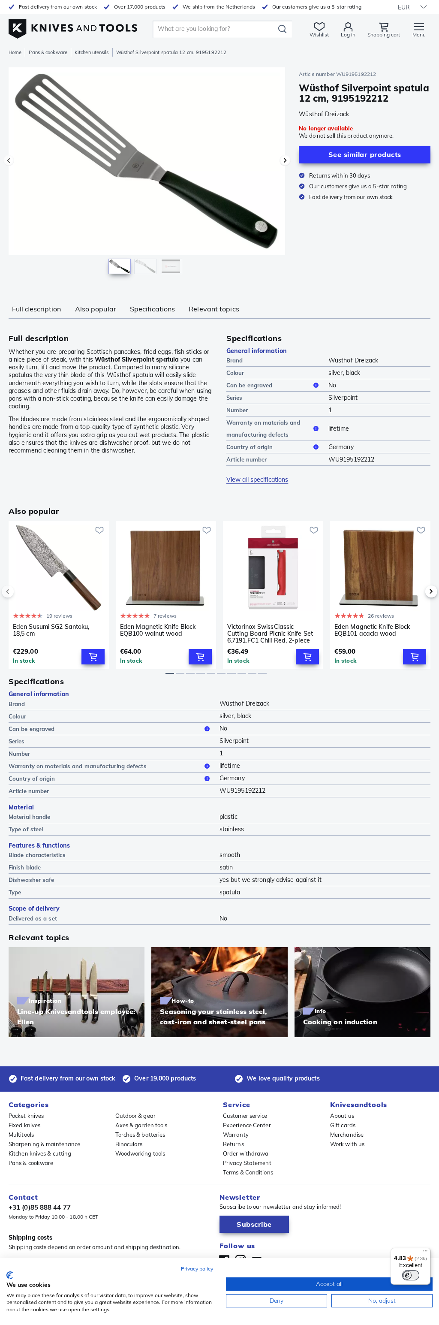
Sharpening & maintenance (44, 1144)
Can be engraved (249, 385)
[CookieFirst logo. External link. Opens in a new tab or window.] (9, 1275)
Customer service (245, 1115)
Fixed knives (24, 1125)
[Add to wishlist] (99, 530)
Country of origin (249, 447)
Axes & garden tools (141, 1125)
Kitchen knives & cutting (40, 1153)
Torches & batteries (140, 1134)
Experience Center (247, 1125)
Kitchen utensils (92, 52)
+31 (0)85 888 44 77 (40, 1207)
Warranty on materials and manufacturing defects (263, 428)
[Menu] (425, 1253)
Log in (348, 34)
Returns (233, 1144)
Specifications (152, 309)
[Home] (73, 26)
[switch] (410, 1275)
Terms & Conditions (248, 1172)
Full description (36, 309)
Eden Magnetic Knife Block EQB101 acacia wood (372, 630)
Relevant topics (214, 309)
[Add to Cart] (93, 656)
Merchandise (347, 1134)
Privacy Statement (247, 1162)
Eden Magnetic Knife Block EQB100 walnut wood (158, 630)
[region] (147, 175)
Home (15, 52)
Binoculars (129, 1144)
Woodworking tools (140, 1153)
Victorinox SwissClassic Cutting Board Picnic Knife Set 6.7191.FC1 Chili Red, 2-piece (270, 633)
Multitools (21, 1134)
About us (342, 1115)
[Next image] (285, 160)
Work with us (347, 1144)
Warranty (236, 1134)
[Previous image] (8, 160)
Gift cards (342, 1125)
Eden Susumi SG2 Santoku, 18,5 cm (51, 630)
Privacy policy (197, 1268)
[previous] (22, 591)
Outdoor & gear (135, 1115)
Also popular (95, 309)
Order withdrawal (246, 1153)
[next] (416, 591)
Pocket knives (26, 1115)
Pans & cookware (48, 52)
